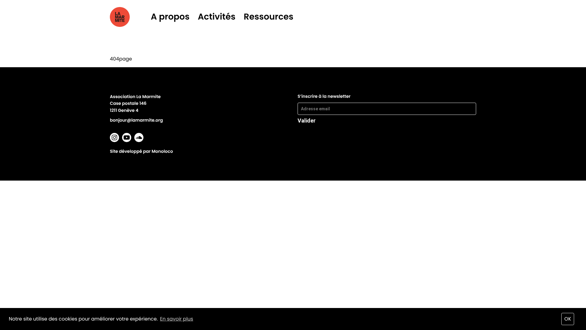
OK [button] (567, 318)
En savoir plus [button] (176, 318)
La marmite (128, 17)
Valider (307, 120)
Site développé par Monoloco (141, 151)
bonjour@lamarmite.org (136, 120)
